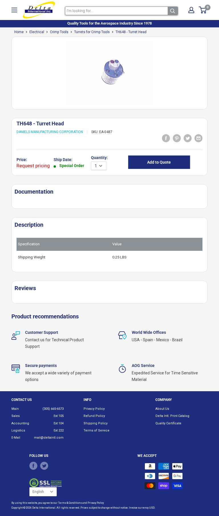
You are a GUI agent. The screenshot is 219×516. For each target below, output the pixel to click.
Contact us (21, 400)
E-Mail (15, 437)
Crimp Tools (59, 32)
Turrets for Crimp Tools (92, 32)
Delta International (43, 507)
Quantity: (99, 157)
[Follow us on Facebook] (33, 465)
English (38, 492)
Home (19, 32)
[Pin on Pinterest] (177, 138)
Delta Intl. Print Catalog (172, 416)
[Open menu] (14, 10)
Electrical (36, 32)
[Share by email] (198, 138)
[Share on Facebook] (166, 138)
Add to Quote (159, 162)
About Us (162, 409)
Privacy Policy (94, 409)
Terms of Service (97, 430)
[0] (202, 10)
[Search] (173, 11)
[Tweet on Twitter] (188, 138)
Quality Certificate (168, 423)
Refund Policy (94, 416)
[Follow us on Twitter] (44, 465)
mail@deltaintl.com (49, 437)
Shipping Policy (96, 423)
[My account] (191, 10)
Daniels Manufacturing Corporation (50, 132)
